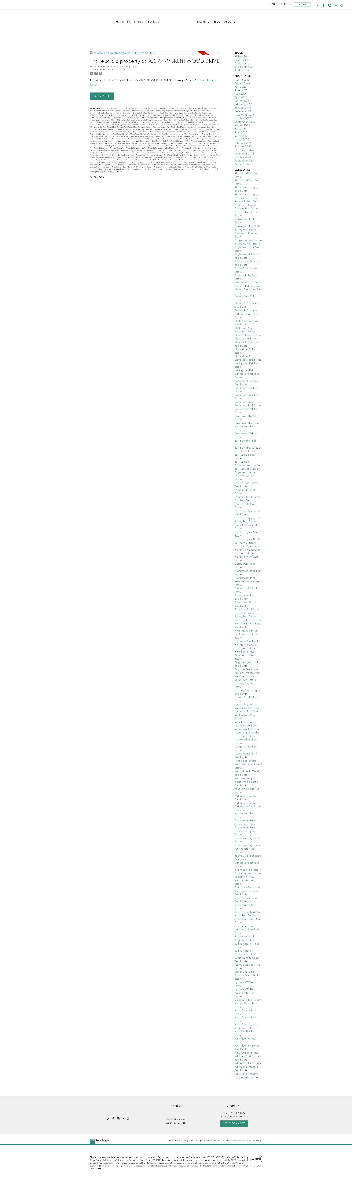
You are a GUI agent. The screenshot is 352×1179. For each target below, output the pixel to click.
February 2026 (243, 104)
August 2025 (242, 125)
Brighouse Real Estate (141, 113)
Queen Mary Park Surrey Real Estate (186, 153)
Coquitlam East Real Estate (196, 122)
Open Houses (242, 63)
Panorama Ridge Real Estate (195, 150)
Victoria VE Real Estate (204, 165)
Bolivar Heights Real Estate (166, 111)
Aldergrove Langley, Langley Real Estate (192, 108)
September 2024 (244, 161)
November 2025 (244, 115)
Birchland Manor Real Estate (143, 111)
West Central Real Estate (143, 167)
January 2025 (242, 146)
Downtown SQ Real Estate (101, 127)
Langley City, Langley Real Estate (194, 143)
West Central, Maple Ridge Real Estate (169, 167)
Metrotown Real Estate (247, 729)
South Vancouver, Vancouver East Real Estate (246, 930)
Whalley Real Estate (135, 169)
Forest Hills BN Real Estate (181, 132)
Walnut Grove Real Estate (100, 167)
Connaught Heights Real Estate (172, 122)
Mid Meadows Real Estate (142, 148)
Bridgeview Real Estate (122, 113)
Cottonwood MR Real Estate (148, 125)
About (228, 22)
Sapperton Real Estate (125, 157)
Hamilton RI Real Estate (157, 139)
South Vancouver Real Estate (176, 160)
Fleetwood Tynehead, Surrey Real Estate (154, 132)
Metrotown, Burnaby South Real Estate (115, 148)
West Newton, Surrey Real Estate (113, 169)
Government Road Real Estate (189, 136)
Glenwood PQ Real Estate (165, 136)
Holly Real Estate (169, 141)
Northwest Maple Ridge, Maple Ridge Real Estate (163, 150)
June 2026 (240, 90)
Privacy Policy (220, 1141)
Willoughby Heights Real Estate (204, 169)
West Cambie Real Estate (122, 167)
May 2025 (240, 136)
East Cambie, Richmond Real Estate (201, 127)
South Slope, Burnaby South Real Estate (148, 160)
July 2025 (240, 129)
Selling (202, 22)
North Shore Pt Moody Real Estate (129, 150)
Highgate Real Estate (122, 141)
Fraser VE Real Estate (131, 134)
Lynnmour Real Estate (146, 146)
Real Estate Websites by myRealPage (245, 1141)
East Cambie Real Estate (176, 127)
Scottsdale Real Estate (177, 157)
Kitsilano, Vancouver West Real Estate (129, 143)
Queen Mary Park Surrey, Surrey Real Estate (245, 831)
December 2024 (244, 150)
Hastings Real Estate (204, 139)
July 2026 (240, 87)
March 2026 (241, 101)
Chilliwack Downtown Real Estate (193, 118)
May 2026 (240, 94)
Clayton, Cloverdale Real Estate (160, 120)
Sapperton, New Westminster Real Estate (151, 157)
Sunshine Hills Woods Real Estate (194, 162)
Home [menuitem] (120, 22)
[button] (317, 5)
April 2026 (240, 97)
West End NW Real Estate (195, 167)
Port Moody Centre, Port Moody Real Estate (123, 153)
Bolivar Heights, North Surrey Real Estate (194, 111)
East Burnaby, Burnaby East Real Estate (150, 127)
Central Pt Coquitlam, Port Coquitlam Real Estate (159, 118)
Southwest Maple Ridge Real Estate (114, 162)
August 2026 (242, 83)
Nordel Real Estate (209, 148)
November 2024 (244, 154)
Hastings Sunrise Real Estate (101, 141)
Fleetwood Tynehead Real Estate (124, 132)
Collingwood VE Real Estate (111, 122)
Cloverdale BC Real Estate (184, 120)
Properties (134, 22)
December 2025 (244, 111)
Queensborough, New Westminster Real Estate (154, 155)
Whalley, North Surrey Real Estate (158, 169)
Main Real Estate (182, 146)
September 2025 (244, 122)
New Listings (241, 60)
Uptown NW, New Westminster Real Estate (177, 165)
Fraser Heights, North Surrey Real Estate (106, 134)
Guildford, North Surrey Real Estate (133, 139)
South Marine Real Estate (122, 160)
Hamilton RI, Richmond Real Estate (181, 139)
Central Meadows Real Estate (202, 115)
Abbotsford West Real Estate (136, 108)
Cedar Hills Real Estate (179, 115)
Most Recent (241, 80)
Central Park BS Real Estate (101, 118)
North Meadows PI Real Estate (102, 150)
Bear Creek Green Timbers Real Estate (115, 111)
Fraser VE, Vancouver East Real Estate (156, 134)
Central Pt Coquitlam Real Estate (126, 118)
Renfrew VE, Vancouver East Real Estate (246, 863)
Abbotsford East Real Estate (112, 108)
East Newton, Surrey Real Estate (154, 129)
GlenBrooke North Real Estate (102, 136)
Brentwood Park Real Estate (112, 70)
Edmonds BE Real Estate (178, 129)
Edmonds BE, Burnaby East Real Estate (204, 129)
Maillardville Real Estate (165, 146)
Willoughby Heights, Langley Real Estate (106, 172)
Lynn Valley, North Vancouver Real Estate (119, 146)
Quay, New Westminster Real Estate (156, 153)
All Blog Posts (242, 56)
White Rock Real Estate (182, 169)
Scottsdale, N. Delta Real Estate (200, 157)
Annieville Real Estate (247, 201)
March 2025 (241, 139)
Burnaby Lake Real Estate (142, 115)
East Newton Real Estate (131, 129)
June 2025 (240, 132)
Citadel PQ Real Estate (120, 120)
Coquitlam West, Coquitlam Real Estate (120, 125)
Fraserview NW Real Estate (183, 134)
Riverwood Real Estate (105, 157)
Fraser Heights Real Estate (203, 132)
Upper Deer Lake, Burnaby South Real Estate (121, 165)
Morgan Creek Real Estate (164, 148)
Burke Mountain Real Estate (119, 115)
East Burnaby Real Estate (123, 127)
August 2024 (242, 164)
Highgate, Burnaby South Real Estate (146, 141)
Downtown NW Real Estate (171, 125)
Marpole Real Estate (199, 146)
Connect (302, 4)
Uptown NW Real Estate (150, 165)
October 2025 (242, 118)
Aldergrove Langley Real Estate (162, 108)
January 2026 (242, 108)
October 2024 (242, 157)
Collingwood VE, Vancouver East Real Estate (141, 122)
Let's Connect (234, 1123)
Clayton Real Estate (138, 120)
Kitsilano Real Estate (104, 143)
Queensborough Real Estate (123, 155)
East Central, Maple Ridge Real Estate (105, 129)
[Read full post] (155, 54)
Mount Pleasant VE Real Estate (188, 148)
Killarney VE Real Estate (186, 141)
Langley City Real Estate (170, 143)
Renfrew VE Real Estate (183, 155)
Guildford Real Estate (109, 139)
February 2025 (243, 143)
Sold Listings (241, 70)
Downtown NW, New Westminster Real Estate (201, 125)
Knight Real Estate (152, 143)
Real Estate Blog (243, 67)
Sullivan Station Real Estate (140, 162)
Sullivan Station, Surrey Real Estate (166, 162)
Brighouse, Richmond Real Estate (188, 113)
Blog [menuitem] (217, 22)
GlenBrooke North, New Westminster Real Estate (134, 136)
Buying (152, 22)
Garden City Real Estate (205, 134)
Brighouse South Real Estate (162, 113)
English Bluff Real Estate (100, 132)
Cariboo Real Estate (161, 115)
